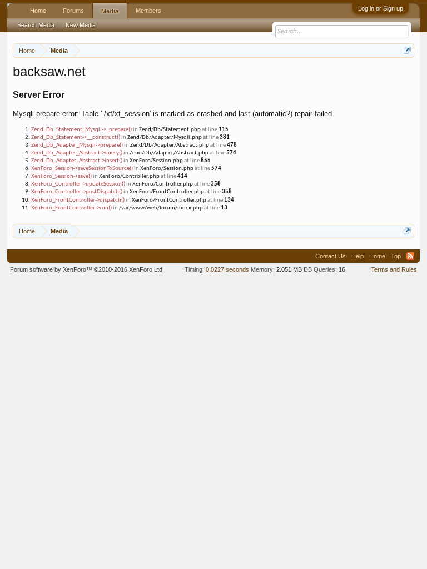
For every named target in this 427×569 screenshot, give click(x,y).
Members (148, 10)
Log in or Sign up (380, 8)
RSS (410, 256)
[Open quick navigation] (407, 50)
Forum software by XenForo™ (87, 269)
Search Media (35, 25)
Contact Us (330, 256)
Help (357, 256)
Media (109, 11)
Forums (73, 10)
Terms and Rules (394, 269)
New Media (81, 25)
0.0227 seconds (227, 269)
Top (396, 256)
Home (38, 10)
